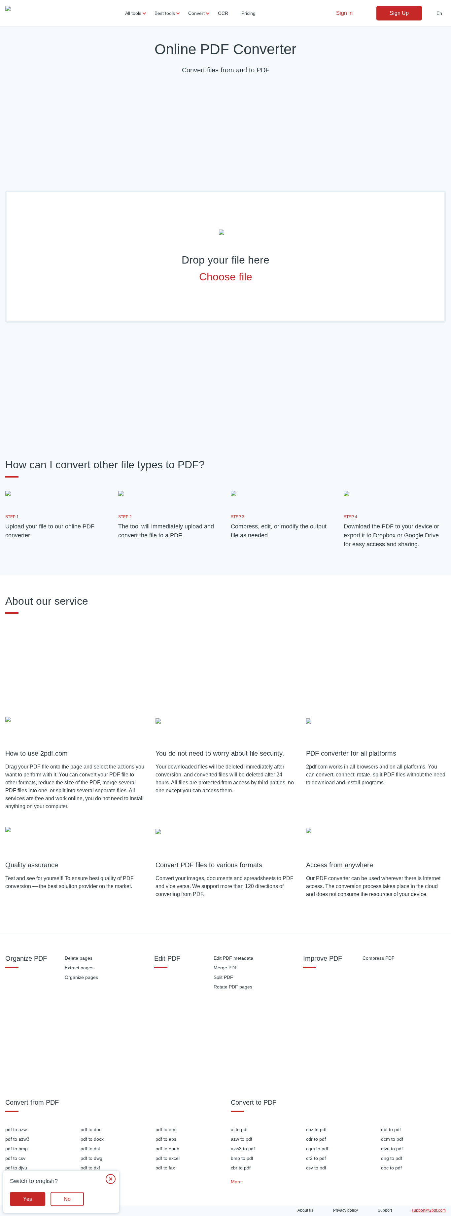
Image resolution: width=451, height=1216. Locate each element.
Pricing (248, 13)
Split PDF (223, 977)
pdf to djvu (16, 1167)
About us (305, 1210)
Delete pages (78, 958)
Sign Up (399, 13)
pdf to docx (92, 1139)
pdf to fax (165, 1167)
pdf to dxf (90, 1167)
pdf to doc (91, 1129)
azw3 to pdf (243, 1148)
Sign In (344, 13)
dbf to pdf (391, 1129)
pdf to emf (166, 1129)
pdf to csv (15, 1158)
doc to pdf (391, 1167)
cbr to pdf (241, 1167)
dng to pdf (391, 1158)
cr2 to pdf (316, 1158)
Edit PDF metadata (233, 958)
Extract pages (79, 967)
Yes (27, 1199)
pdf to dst (90, 1148)
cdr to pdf (316, 1139)
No (67, 1199)
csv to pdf (316, 1167)
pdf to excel (168, 1158)
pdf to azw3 (17, 1139)
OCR (223, 13)
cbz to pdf (316, 1129)
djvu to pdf (392, 1148)
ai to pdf (239, 1129)
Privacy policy (345, 1210)
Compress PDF (379, 958)
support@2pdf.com (429, 1210)
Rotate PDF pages (233, 986)
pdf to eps (166, 1139)
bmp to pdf (242, 1158)
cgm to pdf (317, 1148)
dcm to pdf (392, 1139)
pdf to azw (16, 1129)
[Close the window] (111, 1179)
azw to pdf (241, 1139)
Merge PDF (226, 967)
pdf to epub (167, 1148)
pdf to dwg (91, 1158)
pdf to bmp (16, 1148)
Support (385, 1210)
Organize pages (81, 977)
